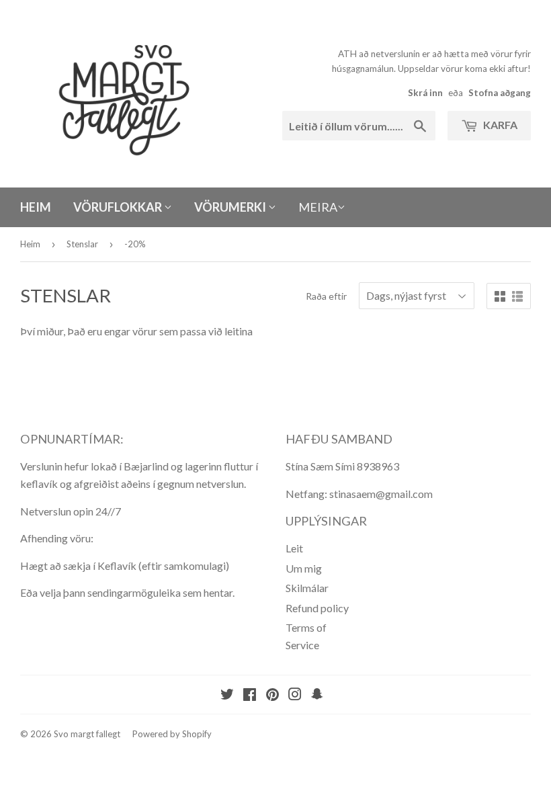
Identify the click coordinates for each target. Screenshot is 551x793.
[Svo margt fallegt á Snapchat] (317, 695)
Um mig (304, 568)
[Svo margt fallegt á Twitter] (227, 695)
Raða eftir (326, 296)
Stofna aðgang (499, 92)
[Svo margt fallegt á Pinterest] (272, 695)
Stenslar (82, 244)
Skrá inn (425, 92)
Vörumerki (231, 207)
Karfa (499, 124)
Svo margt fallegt (87, 733)
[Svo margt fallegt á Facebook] (250, 695)
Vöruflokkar (118, 207)
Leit (294, 548)
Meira (317, 207)
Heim (35, 207)
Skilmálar (307, 587)
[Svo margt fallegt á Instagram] (295, 695)
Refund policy (317, 607)
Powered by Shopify (172, 733)
